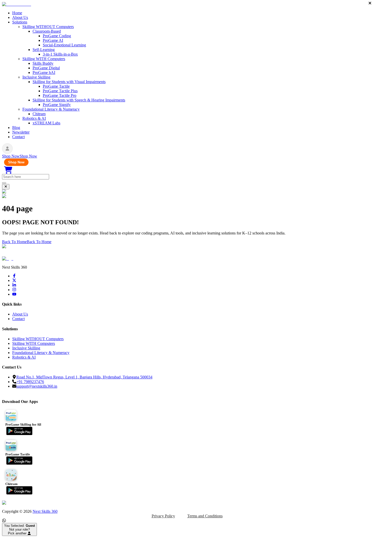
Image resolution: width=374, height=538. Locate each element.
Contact (18, 137)
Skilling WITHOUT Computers (48, 26)
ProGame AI (53, 40)
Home (17, 13)
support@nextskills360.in (36, 386)
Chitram (39, 114)
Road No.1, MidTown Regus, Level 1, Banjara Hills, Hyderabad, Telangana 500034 (84, 377)
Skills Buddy (43, 63)
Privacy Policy (163, 516)
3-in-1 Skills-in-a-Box (60, 54)
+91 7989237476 (30, 381)
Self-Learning (44, 49)
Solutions (19, 22)
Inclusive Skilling (36, 77)
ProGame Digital (46, 68)
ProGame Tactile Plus (60, 91)
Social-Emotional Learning (64, 45)
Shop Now (16, 162)
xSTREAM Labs (46, 123)
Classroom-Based (47, 31)
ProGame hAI (44, 72)
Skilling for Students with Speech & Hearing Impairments (79, 100)
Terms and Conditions (205, 516)
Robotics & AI (34, 118)
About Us (20, 17)
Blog (16, 127)
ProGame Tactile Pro (59, 95)
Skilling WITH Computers (43, 59)
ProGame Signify (57, 104)
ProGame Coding (57, 36)
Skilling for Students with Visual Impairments (69, 82)
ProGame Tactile (56, 86)
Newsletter (21, 132)
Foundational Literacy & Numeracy (51, 109)
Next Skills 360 (45, 511)
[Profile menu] (7, 148)
